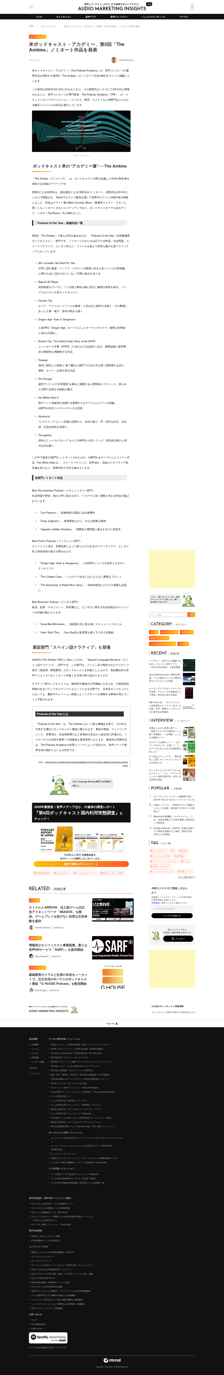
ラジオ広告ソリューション (61, 1168)
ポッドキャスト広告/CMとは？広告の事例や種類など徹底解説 (57, 1299)
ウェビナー (35, 1073)
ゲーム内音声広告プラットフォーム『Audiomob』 (72, 1113)
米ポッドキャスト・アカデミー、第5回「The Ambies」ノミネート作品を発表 (102, 26)
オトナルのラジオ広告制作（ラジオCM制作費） (51, 1208)
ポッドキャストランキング (42, 1256)
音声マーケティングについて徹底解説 (47, 1308)
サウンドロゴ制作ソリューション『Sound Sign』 (52, 1224)
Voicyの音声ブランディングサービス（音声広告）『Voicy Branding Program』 (83, 1091)
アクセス (35, 1053)
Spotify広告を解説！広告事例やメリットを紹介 (50, 1282)
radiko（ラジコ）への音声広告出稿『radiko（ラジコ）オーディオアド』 (81, 1044)
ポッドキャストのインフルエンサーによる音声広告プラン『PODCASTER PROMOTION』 (81, 1147)
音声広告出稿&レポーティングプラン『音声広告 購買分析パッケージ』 (80, 1079)
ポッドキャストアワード (85, 872)
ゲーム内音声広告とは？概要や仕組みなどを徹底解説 (53, 1295)
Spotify (184, 850)
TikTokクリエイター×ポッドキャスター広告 (69, 1083)
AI (173, 850)
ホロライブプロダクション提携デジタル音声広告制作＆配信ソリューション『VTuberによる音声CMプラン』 (62, 1218)
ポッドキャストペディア (41, 1260)
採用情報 (35, 1057)
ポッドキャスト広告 (161, 856)
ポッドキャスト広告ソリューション (65, 1132)
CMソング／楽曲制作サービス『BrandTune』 (50, 1212)
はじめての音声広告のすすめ (43, 1278)
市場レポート (185, 871)
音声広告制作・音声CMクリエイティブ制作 (50, 1197)
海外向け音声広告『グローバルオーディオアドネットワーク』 (77, 1109)
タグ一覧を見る (185, 876)
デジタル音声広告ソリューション (64, 1038)
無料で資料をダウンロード (79, 864)
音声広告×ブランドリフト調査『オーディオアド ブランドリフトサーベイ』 (82, 1061)
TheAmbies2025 (42, 872)
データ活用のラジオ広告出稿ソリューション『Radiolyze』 (75, 1174)
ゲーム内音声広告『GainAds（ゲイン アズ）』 (70, 1100)
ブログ (34, 1319)
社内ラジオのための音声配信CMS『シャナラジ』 (51, 1269)
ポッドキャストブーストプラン (64, 1153)
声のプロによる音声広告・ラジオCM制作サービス (52, 1203)
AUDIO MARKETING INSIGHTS (112, 9)
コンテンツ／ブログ (38, 1246)
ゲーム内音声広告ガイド (61, 1096)
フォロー (180, 938)
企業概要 (35, 1044)
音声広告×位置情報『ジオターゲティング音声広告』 (72, 1070)
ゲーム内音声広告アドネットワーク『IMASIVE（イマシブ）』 (77, 1104)
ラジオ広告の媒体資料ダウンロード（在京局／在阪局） (74, 1178)
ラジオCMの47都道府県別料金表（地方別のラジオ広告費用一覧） (78, 1182)
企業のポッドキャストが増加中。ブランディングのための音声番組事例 (60, 1291)
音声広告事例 (35, 1230)
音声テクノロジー (119, 16)
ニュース (35, 1048)
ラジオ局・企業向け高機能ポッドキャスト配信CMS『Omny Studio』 (79, 1162)
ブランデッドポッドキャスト (165, 861)
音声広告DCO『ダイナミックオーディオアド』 (70, 1057)
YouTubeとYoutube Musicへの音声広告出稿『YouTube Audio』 (77, 1053)
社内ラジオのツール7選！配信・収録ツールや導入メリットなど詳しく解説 (62, 1273)
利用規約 (155, 902)
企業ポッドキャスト (161, 866)
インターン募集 (37, 1061)
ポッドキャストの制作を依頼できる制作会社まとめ (174, 1012)
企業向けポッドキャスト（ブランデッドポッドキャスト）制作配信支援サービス (84, 1158)
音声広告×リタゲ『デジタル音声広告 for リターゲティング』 (76, 1066)
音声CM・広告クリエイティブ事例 (45, 1236)
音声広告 (180, 856)
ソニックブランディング (153, 16)
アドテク (184, 16)
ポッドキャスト (63, 16)
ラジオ (39, 16)
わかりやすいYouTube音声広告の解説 (47, 1286)
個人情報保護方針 (38, 1324)
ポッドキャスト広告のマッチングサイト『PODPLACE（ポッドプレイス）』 (63, 1265)
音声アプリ (91, 16)
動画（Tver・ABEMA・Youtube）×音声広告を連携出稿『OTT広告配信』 (81, 1074)
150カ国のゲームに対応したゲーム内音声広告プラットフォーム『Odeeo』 (82, 1117)
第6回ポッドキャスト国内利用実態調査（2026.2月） (53, 1252)
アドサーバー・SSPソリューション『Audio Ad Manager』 (75, 1087)
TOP (31, 26)
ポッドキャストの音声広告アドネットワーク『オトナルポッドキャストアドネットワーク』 (87, 1140)
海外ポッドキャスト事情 (112, 872)
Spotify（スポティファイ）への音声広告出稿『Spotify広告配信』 (78, 1048)
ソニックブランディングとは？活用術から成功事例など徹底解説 (58, 1303)
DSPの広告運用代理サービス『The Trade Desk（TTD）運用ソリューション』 (83, 1126)
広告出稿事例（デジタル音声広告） (46, 1240)
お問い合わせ (36, 1328)
